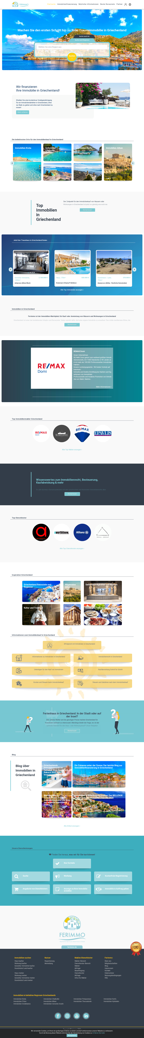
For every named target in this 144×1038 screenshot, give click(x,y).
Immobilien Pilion (19, 1001)
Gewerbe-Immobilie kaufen (25, 966)
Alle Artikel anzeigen (71, 826)
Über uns (108, 961)
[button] (130, 4)
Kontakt (107, 971)
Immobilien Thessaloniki (83, 1001)
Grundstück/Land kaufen (23, 968)
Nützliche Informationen (89, 4)
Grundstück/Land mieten (24, 980)
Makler (77, 966)
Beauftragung (79, 971)
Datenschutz (109, 973)
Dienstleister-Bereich (82, 963)
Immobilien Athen (50, 1001)
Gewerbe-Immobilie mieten (25, 978)
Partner (119, 4)
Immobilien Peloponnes (82, 999)
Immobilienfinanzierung (67, 4)
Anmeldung (49, 963)
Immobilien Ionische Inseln (53, 1004)
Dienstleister (79, 973)
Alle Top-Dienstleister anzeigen (72, 549)
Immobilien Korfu (110, 999)
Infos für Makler (80, 978)
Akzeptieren (72, 1035)
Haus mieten (19, 973)
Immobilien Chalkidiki (51, 999)
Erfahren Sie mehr (99, 1033)
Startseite (51, 4)
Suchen (72, 56)
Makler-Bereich (80, 961)
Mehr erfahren (22, 112)
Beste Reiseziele (107, 4)
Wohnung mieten (21, 975)
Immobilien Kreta (19, 999)
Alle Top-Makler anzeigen (71, 450)
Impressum (109, 968)
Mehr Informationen (103, 387)
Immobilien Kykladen (111, 1001)
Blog (106, 966)
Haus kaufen (19, 961)
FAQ (106, 978)
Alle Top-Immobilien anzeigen (72, 290)
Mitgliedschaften (111, 963)
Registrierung (50, 961)
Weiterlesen (87, 210)
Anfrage (77, 968)
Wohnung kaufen (21, 963)
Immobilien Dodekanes (22, 1004)
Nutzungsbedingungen (113, 975)
